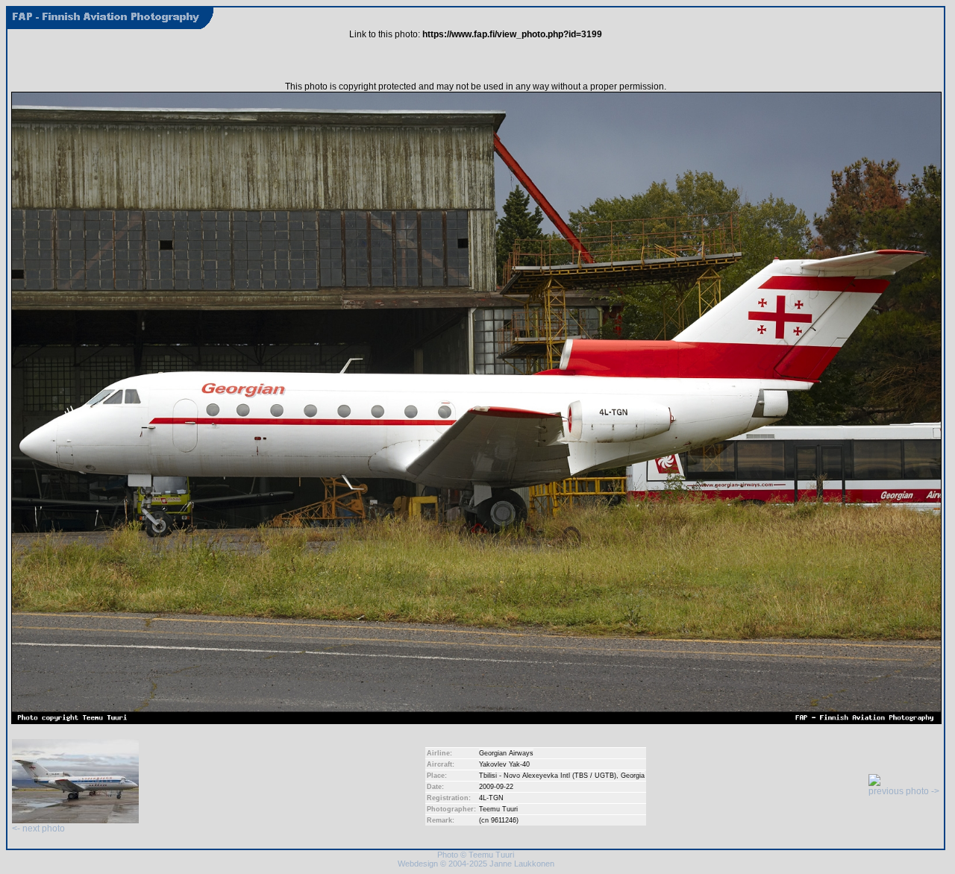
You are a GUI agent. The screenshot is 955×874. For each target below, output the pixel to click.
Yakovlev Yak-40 (504, 764)
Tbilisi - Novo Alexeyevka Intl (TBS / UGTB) (547, 775)
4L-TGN (491, 798)
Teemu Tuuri (498, 809)
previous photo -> (903, 791)
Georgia (633, 775)
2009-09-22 (496, 786)
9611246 (503, 820)
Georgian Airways (506, 753)
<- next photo (38, 828)
